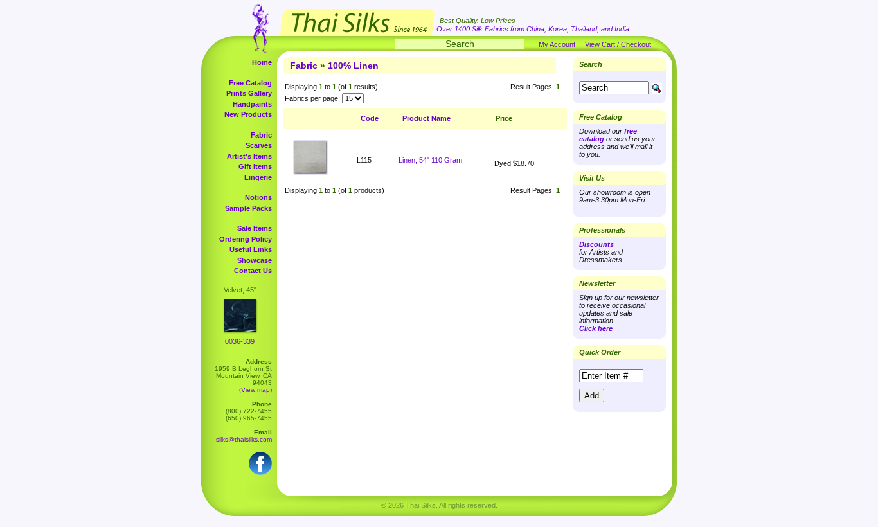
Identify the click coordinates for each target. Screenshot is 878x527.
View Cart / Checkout (618, 44)
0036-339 (240, 341)
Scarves (259, 145)
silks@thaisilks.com (244, 439)
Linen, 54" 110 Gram (430, 160)
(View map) (255, 389)
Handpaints (252, 104)
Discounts (596, 244)
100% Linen (353, 65)
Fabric (261, 135)
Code (370, 118)
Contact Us (253, 270)
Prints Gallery (249, 93)
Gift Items (255, 166)
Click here (596, 328)
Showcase (254, 260)
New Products (248, 114)
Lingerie (258, 177)
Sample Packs (248, 208)
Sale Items (254, 228)
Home (262, 62)
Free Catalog (250, 83)
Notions (258, 197)
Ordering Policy (245, 239)
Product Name (426, 118)
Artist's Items (249, 156)
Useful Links (250, 249)
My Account (557, 44)
